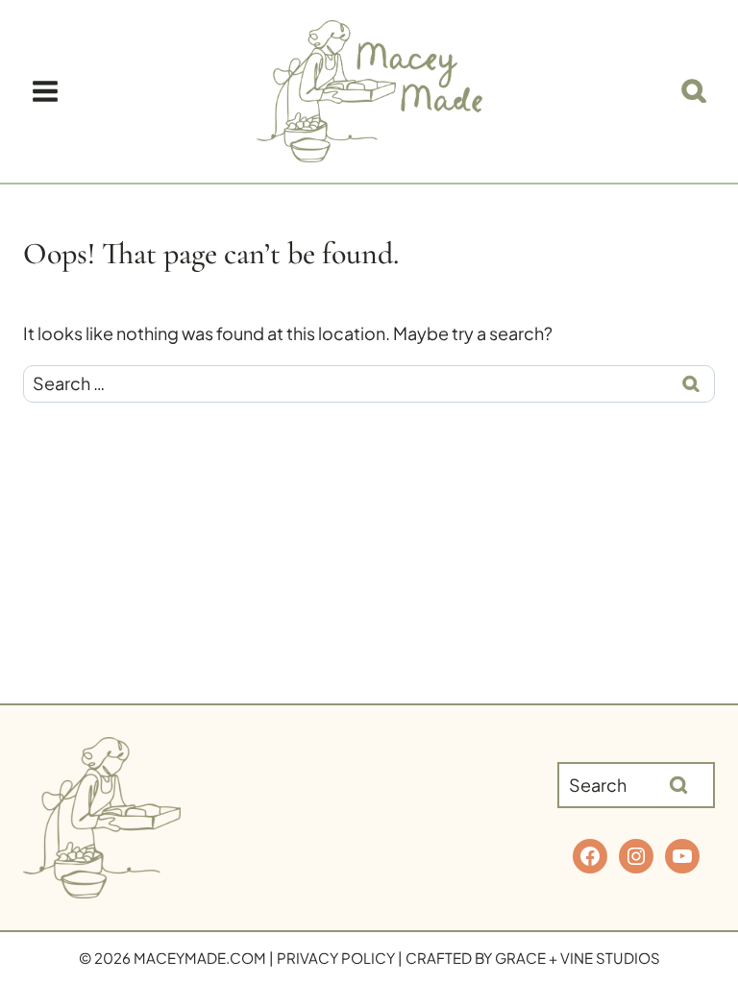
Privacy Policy (336, 957)
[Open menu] (45, 91)
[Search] (678, 785)
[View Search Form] (694, 91)
